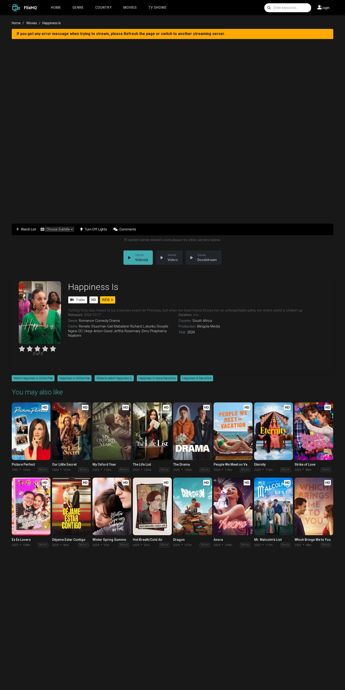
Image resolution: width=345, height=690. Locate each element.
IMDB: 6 (107, 300)
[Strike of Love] (314, 431)
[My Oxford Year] (111, 431)
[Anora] (233, 506)
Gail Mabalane (118, 326)
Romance (86, 321)
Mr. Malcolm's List (268, 540)
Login (326, 8)
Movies (130, 7)
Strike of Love (305, 464)
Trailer (80, 300)
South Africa (202, 321)
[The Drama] (192, 431)
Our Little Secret (64, 464)
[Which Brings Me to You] (314, 506)
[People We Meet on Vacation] (233, 431)
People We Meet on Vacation (235, 464)
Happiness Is (93, 287)
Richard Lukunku (143, 326)
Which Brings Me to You (313, 540)
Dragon (179, 540)
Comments (127, 229)
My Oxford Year (104, 464)
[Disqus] (172, 611)
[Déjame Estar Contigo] (71, 506)
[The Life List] (152, 431)
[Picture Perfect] (31, 431)
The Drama (181, 464)
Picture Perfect (23, 464)
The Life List (142, 464)
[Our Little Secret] (71, 431)
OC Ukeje (85, 331)
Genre (78, 7)
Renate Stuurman (92, 326)
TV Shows (157, 7)
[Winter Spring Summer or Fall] (111, 506)
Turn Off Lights (96, 229)
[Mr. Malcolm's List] (273, 506)
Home (56, 7)
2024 (191, 332)
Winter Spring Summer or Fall (115, 540)
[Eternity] (273, 431)
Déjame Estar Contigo (68, 540)
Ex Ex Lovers (21, 540)
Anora (218, 540)
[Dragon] (192, 506)
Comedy (101, 321)
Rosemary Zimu (136, 331)
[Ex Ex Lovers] (31, 506)
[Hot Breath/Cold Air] (152, 506)
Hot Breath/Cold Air (148, 540)
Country (103, 7)
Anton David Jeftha (108, 331)
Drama (114, 321)
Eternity (260, 464)
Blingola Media (208, 326)
